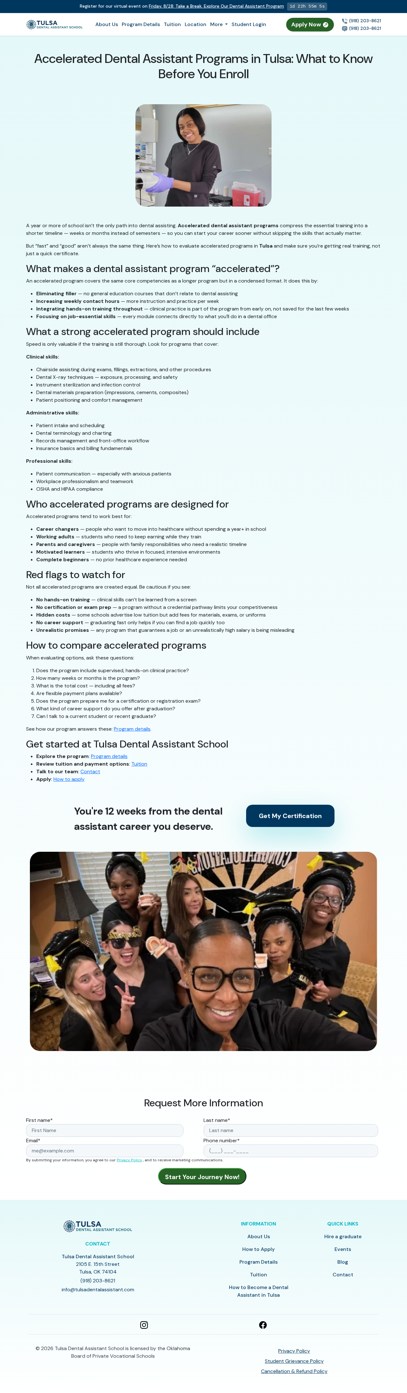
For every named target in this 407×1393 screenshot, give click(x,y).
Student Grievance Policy (294, 1361)
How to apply (69, 779)
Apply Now (306, 24)
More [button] (217, 24)
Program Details (141, 24)
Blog (342, 1262)
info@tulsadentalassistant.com (98, 1289)
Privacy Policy (129, 1160)
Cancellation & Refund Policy (294, 1371)
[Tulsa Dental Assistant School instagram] (144, 1324)
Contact (90, 771)
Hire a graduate (343, 1236)
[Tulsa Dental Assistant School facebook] (263, 1324)
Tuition (172, 24)
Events (343, 1249)
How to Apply (258, 1249)
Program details (132, 729)
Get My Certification (290, 816)
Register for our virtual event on (182, 6)
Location (195, 24)
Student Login (248, 24)
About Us (106, 24)
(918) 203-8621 (364, 21)
